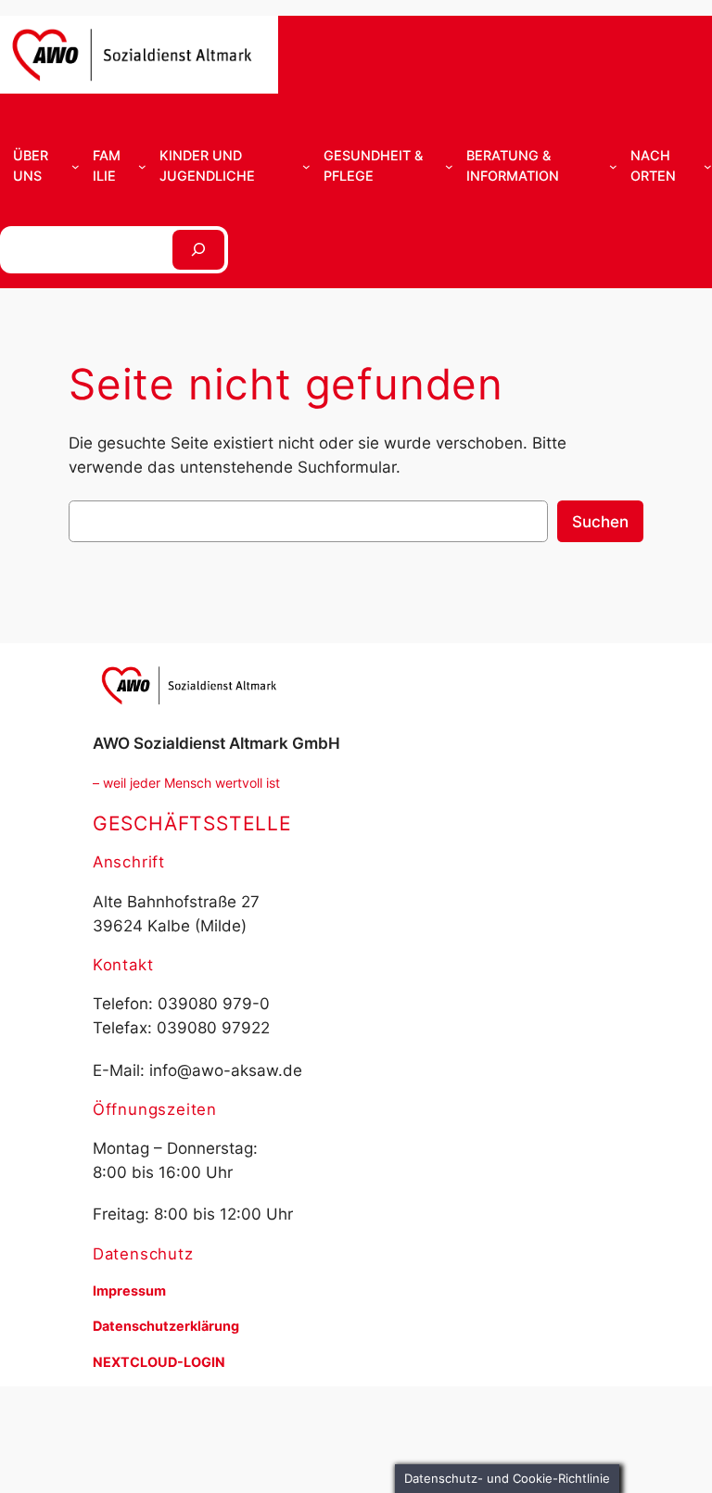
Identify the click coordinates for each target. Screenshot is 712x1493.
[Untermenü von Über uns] (75, 166)
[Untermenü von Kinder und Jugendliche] (306, 166)
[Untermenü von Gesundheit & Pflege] (449, 166)
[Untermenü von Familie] (142, 166)
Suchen (600, 521)
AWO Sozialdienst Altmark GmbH (216, 743)
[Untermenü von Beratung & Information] (613, 166)
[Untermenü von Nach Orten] (708, 166)
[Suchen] (198, 250)
